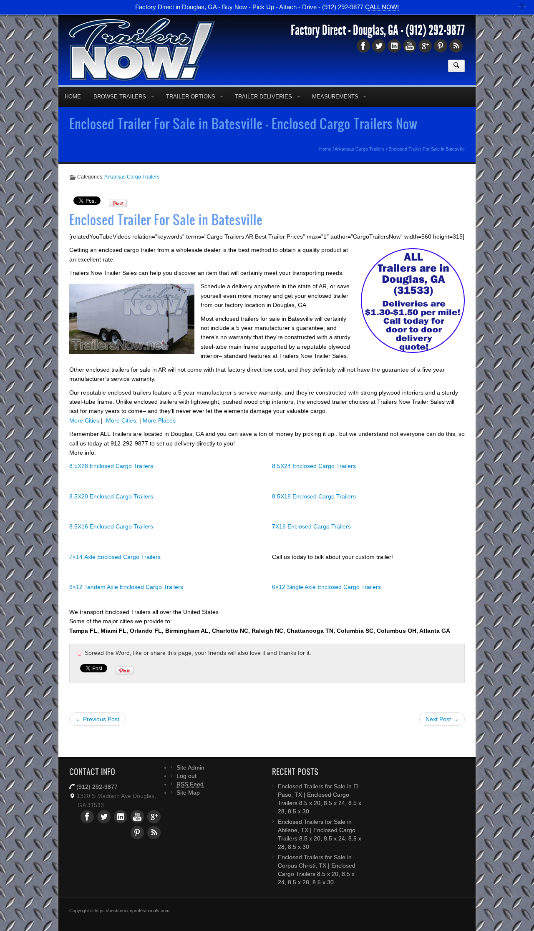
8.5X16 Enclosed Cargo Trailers (111, 526)
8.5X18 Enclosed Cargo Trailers (314, 496)
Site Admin (190, 767)
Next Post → (442, 719)
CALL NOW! (382, 7)
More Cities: (122, 420)
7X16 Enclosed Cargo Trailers (311, 526)
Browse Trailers (119, 96)
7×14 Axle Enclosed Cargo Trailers (115, 557)
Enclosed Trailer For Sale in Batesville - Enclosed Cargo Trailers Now (243, 123)
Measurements (335, 96)
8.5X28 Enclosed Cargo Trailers (111, 466)
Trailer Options (190, 96)
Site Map (188, 792)
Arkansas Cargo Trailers (360, 148)
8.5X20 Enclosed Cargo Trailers (111, 496)
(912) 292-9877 (435, 30)
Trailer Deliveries (263, 96)
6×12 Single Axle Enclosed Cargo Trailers (326, 587)
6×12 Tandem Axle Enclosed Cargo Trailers (126, 587)
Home (73, 96)
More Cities (84, 420)
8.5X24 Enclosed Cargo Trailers (314, 466)
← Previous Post (97, 719)
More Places (159, 420)
